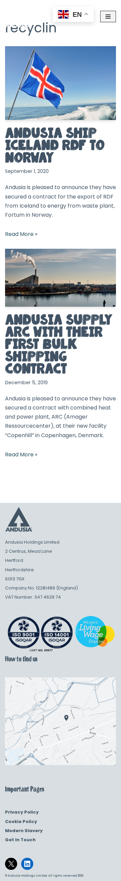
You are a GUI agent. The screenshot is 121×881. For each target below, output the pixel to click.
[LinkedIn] (27, 864)
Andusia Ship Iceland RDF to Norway (55, 145)
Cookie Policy (21, 821)
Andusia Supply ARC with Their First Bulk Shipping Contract (59, 344)
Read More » (21, 234)
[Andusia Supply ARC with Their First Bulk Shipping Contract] (60, 277)
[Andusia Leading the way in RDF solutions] (17, 16)
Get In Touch (20, 840)
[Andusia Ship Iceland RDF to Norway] (60, 83)
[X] (11, 864)
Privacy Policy (22, 812)
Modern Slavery (24, 830)
